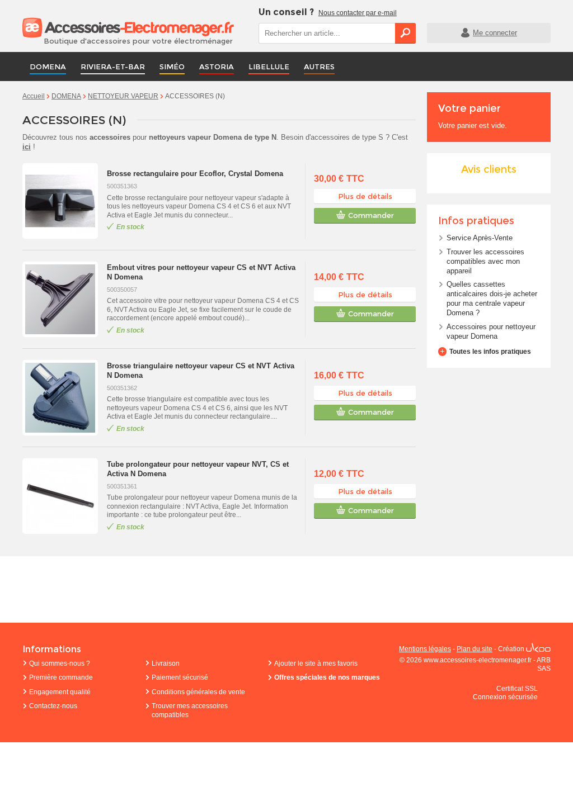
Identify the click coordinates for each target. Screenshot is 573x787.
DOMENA (48, 66)
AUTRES (319, 66)
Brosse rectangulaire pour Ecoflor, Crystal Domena (195, 173)
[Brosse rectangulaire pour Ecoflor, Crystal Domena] (61, 201)
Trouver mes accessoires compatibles (190, 710)
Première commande (61, 677)
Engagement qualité (60, 692)
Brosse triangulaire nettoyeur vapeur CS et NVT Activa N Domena (200, 371)
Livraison (166, 663)
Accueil (33, 96)
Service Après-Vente (480, 238)
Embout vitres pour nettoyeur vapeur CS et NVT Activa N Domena (201, 272)
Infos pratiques (476, 221)
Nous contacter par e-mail (357, 13)
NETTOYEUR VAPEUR (123, 96)
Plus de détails (365, 196)
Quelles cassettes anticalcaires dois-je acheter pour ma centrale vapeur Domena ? (492, 298)
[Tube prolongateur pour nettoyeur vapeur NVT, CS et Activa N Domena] (61, 496)
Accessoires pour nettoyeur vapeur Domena (491, 331)
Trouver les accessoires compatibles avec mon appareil (485, 261)
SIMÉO (172, 66)
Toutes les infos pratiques (490, 351)
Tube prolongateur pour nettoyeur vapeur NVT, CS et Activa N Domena (198, 469)
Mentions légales (425, 649)
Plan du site (474, 649)
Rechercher (405, 33)
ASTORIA (216, 66)
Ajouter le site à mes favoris (316, 663)
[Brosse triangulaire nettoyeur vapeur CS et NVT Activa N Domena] (61, 397)
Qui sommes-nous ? (59, 663)
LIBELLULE (268, 66)
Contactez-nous (53, 706)
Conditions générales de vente (198, 692)
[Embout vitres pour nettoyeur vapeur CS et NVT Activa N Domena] (61, 299)
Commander (371, 215)
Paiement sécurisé (180, 677)
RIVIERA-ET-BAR (113, 66)
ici (26, 147)
